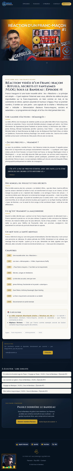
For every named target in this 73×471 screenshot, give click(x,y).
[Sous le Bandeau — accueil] (8, 3)
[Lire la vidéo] (36, 40)
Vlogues (36, 4)
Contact (56, 4)
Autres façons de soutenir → (48, 422)
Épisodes (26, 4)
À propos (46, 4)
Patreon (29, 460)
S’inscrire (48, 352)
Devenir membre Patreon (27, 422)
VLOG (40, 332)
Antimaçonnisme (30, 332)
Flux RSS (36, 460)
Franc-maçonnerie (16, 332)
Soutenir (66, 4)
